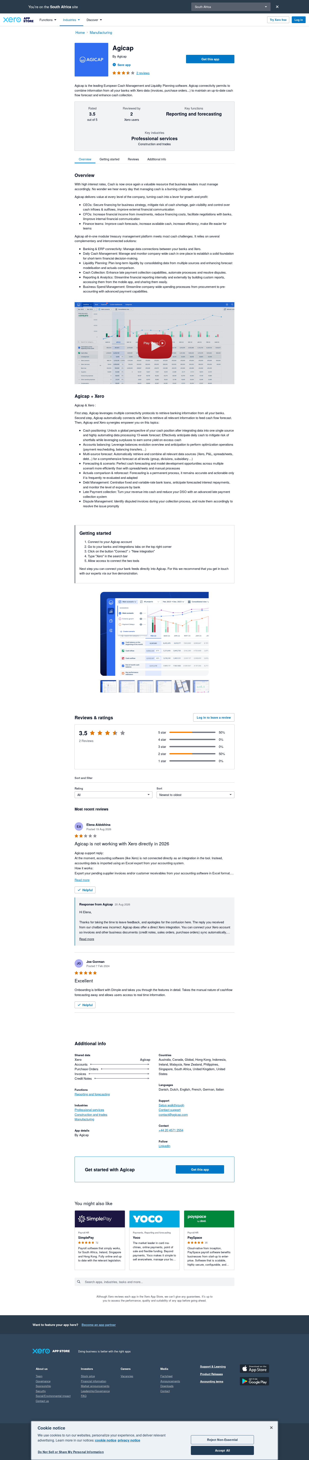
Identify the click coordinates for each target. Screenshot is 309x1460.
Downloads (167, 1386)
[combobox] (159, 1282)
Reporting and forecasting (92, 1094)
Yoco (136, 1237)
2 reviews (143, 73)
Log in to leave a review (214, 717)
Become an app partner (99, 1324)
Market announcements (95, 1386)
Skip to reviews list (99, 735)
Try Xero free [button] (278, 20)
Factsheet (166, 1376)
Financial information (93, 1381)
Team (39, 1376)
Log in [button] (298, 20)
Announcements (170, 1381)
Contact (165, 1391)
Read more (82, 880)
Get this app (210, 59)
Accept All (222, 1450)
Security (41, 1391)
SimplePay (86, 1237)
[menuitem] (48, 19)
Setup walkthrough (171, 1105)
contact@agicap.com (173, 1114)
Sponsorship (43, 1386)
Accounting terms (211, 1381)
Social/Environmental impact (53, 1396)
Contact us (42, 1401)
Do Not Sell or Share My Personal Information (71, 1452)
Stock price (88, 1376)
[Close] (277, 6)
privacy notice (129, 1440)
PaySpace (195, 1237)
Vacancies (127, 1376)
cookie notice (105, 1440)
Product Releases (211, 1374)
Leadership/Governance (95, 1391)
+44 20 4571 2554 (171, 1130)
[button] (154, 343)
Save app (124, 65)
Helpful (87, 890)
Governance (43, 1381)
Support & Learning (213, 1366)
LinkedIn (164, 1146)
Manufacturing (84, 1119)
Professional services (89, 1109)
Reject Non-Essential (222, 1440)
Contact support (170, 1109)
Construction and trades (91, 1114)
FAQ (83, 1396)
